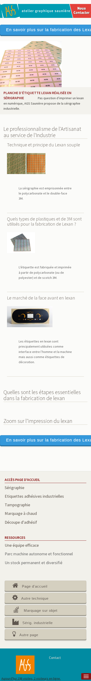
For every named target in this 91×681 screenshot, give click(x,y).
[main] (45, 358)
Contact (55, 657)
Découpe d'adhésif (21, 522)
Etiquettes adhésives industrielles (34, 496)
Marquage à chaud (21, 513)
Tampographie (17, 504)
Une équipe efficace (22, 545)
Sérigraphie (14, 487)
